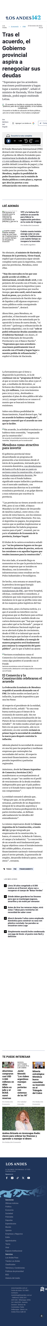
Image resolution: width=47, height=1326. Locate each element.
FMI (15, 869)
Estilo (7, 1237)
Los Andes (4, 26)
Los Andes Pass (11, 1258)
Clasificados (10, 1264)
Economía (14, 27)
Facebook (6, 1178)
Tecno (7, 1244)
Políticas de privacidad (14, 1271)
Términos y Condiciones (15, 1268)
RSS (7, 1275)
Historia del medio (12, 1278)
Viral (7, 1247)
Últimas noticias (11, 1203)
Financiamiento (26, 869)
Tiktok (17, 1178)
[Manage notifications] (41, 1316)
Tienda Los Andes (12, 1261)
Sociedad (9, 1213)
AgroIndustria (10, 1241)
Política (8, 1207)
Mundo (8, 1227)
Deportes (9, 1220)
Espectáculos (10, 1224)
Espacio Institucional (13, 1251)
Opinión (8, 1230)
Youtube (28, 1178)
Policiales (9, 1217)
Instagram (12, 1178)
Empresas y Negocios (14, 1234)
